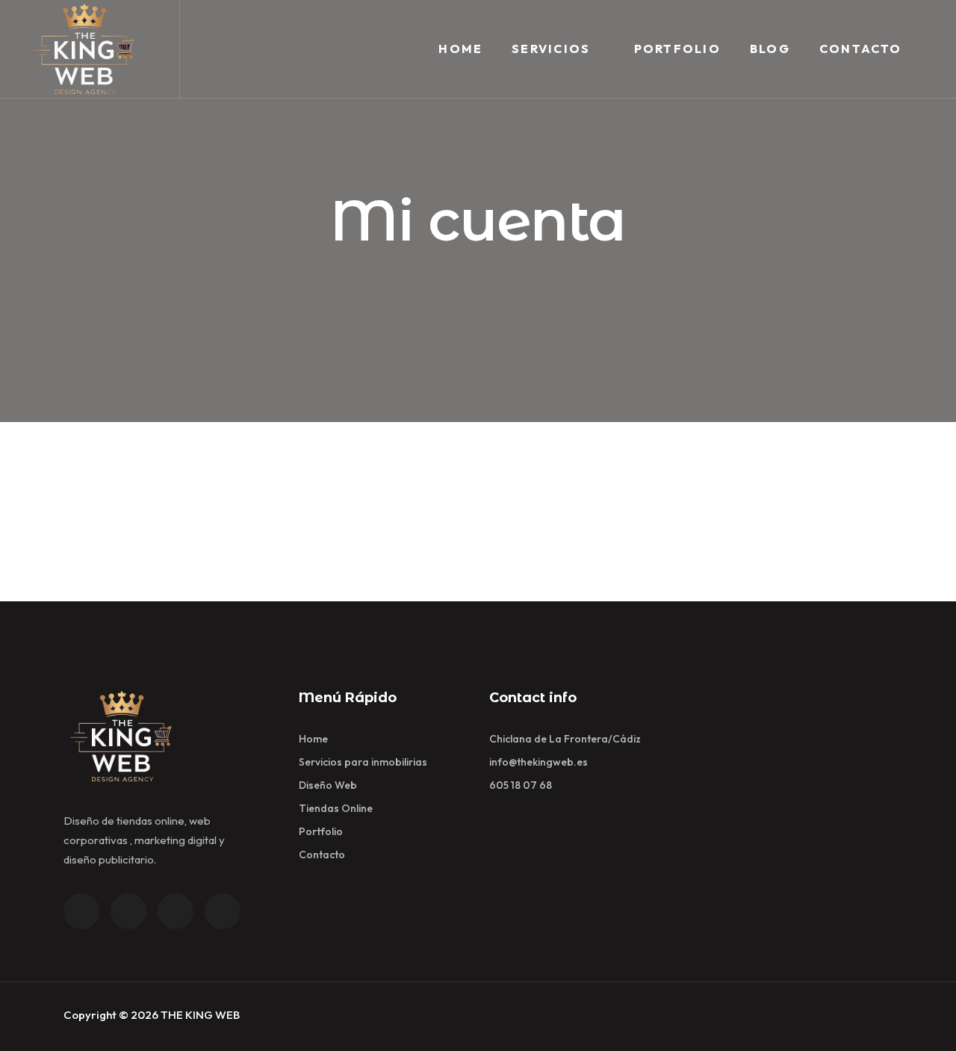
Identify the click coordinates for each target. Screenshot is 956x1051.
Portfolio (677, 48)
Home (460, 48)
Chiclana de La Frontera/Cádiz (565, 738)
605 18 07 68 (520, 785)
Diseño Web (328, 785)
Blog (770, 48)
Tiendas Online (336, 808)
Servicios (551, 48)
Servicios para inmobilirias (363, 762)
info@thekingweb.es (538, 762)
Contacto (860, 48)
